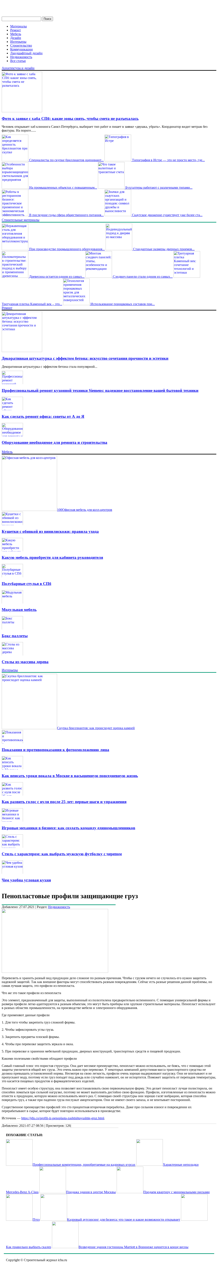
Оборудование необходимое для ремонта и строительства (54, 442)
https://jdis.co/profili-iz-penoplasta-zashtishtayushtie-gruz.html (62, 1118)
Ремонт (15, 30)
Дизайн (15, 38)
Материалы (18, 26)
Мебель (15, 34)
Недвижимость (21, 57)
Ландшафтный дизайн (26, 53)
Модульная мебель (19, 609)
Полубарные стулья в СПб (26, 583)
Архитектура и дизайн (18, 68)
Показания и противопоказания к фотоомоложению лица (55, 749)
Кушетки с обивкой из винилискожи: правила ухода (50, 531)
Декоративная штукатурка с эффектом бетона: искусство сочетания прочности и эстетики (85, 358)
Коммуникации (21, 49)
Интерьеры (18, 41)
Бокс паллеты (15, 636)
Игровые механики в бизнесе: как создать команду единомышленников (68, 828)
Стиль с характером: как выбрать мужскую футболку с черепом (62, 854)
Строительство (21, 45)
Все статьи (18, 61)
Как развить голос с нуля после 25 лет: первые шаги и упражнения (64, 801)
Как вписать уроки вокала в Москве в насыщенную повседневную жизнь (70, 775)
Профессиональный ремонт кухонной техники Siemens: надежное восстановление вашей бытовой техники (100, 390)
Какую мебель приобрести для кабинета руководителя (52, 557)
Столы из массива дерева (25, 662)
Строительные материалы (20, 220)
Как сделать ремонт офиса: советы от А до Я (43, 416)
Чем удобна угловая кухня (26, 880)
